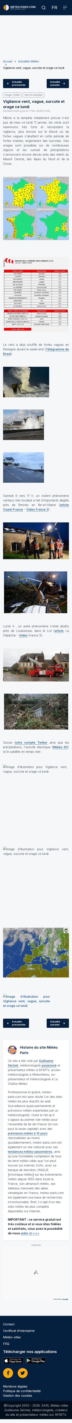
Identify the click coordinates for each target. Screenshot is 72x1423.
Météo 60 (60, 747)
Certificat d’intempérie (19, 1331)
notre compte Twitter (31, 742)
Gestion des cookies (17, 1395)
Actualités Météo (28, 61)
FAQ (6, 1344)
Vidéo (23, 635)
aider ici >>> (30, 1233)
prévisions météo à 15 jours (27, 1133)
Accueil (7, 61)
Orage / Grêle (12, 94)
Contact (8, 1324)
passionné (49, 1065)
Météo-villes (12, 1337)
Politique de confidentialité (22, 1391)
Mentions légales (15, 1386)
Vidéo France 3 (37, 509)
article (59, 631)
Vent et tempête (33, 94)
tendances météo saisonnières (30, 1152)
